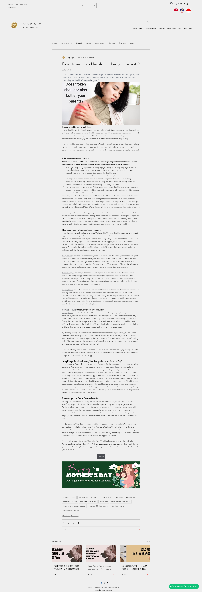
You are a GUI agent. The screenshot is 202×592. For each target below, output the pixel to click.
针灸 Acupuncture (66, 43)
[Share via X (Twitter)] (68, 523)
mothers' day (130, 497)
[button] (147, 23)
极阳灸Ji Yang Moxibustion (70, 516)
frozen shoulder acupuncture (120, 502)
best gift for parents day (88, 502)
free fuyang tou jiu (118, 506)
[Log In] (170, 3)
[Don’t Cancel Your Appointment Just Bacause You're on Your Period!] (101, 553)
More (132, 43)
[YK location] (101, 583)
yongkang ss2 (83, 497)
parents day (119, 497)
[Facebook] (184, 4)
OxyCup (88, 43)
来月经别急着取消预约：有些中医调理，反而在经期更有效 (66, 567)
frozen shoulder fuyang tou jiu (98, 506)
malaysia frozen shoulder (71, 510)
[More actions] (138, 57)
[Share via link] (79, 523)
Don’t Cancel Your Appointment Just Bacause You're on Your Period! (100, 567)
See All (148, 541)
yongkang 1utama (69, 497)
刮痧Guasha (122, 43)
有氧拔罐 (79, 43)
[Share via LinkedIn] (73, 523)
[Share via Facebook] (63, 523)
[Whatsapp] (187, 4)
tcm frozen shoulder (70, 502)
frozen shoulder (106, 497)
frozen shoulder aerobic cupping (74, 506)
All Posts (54, 43)
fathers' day (104, 502)
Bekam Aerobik (99, 43)
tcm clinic (94, 497)
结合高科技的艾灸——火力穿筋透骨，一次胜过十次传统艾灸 (134, 567)
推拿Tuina (112, 43)
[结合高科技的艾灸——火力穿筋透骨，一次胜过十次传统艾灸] (135, 553)
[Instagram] (181, 4)
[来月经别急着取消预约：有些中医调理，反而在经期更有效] (67, 553)
